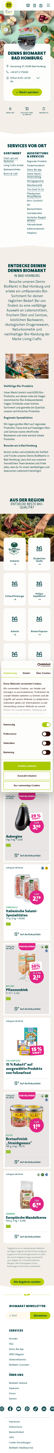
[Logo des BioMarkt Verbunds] (8, 5)
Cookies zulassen (27, 766)
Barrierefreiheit (16, 1432)
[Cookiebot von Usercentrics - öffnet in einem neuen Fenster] (38, 665)
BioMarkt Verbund (18, 1383)
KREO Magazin (16, 1354)
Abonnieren (40, 1315)
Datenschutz (15, 1426)
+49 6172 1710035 (19, 72)
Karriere (13, 1398)
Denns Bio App (16, 1349)
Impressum (14, 1421)
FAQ (11, 1343)
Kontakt (13, 1338)
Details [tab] (26, 673)
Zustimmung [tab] (10, 673)
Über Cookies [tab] (43, 673)
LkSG (11, 1437)
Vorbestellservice (17, 1359)
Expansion (14, 1388)
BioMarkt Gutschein (19, 1364)
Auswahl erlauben (27, 775)
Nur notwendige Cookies (27, 785)
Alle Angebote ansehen (27, 1281)
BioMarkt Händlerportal (21, 1447)
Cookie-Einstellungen (20, 1442)
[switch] (46, 733)
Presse (12, 1393)
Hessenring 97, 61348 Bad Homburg (28, 66)
